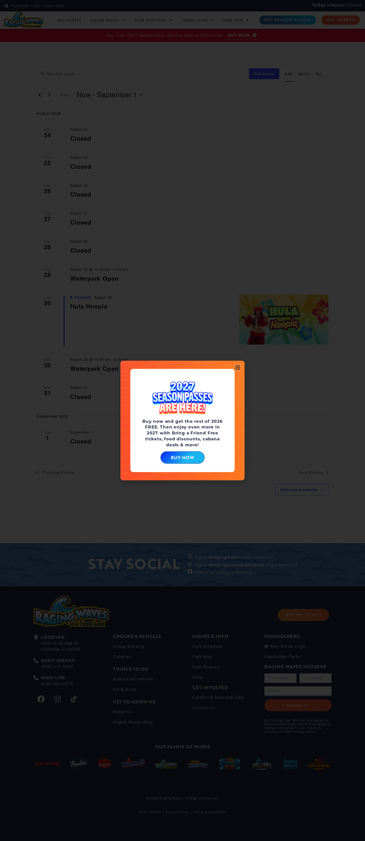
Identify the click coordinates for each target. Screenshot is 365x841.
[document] (182, 420)
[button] (238, 367)
